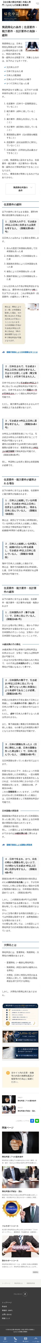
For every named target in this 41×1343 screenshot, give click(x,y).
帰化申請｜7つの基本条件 (12, 1157)
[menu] (37, 3)
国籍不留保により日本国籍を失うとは (22, 352)
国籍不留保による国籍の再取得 (19, 845)
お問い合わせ (7, 1314)
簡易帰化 (35, 1272)
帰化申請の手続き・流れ (12, 1191)
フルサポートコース (10, 1226)
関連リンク (6, 1318)
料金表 (4, 1306)
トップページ (7, 1302)
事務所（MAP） (7, 1310)
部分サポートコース (10, 1261)
